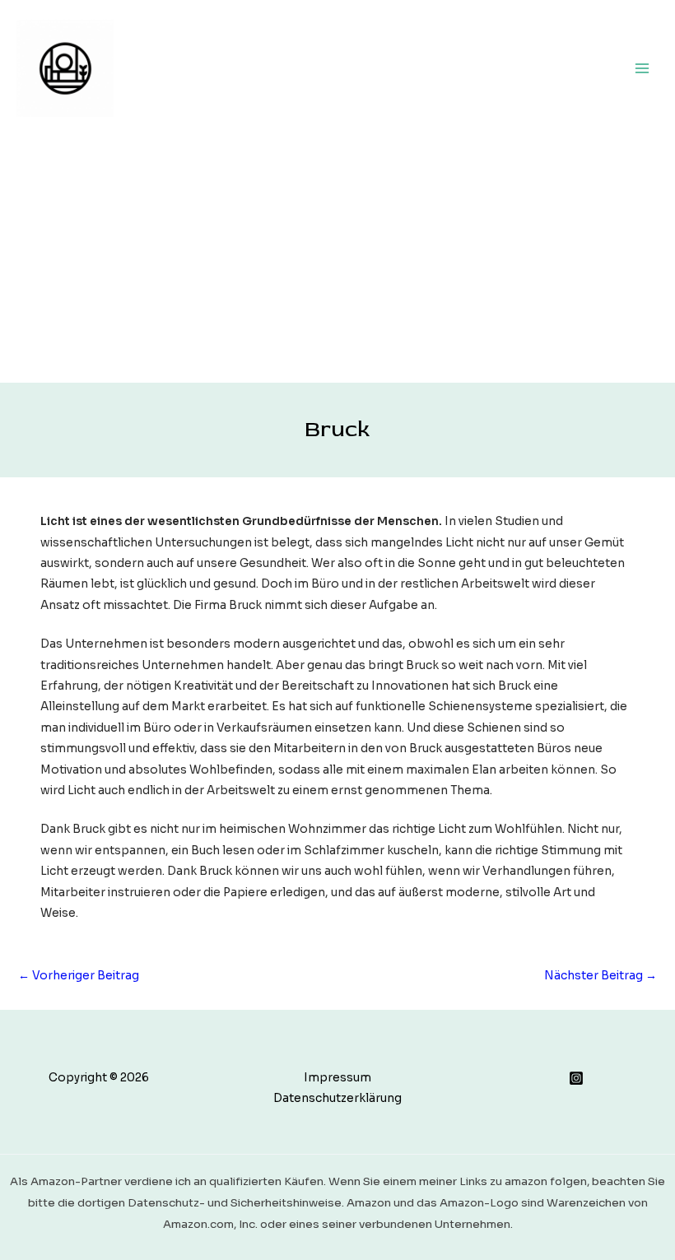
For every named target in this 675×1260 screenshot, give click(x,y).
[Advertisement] (337, 259)
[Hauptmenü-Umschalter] (642, 68)
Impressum (337, 1078)
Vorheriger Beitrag (78, 976)
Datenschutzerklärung (337, 1098)
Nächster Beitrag (600, 976)
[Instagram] (576, 1078)
